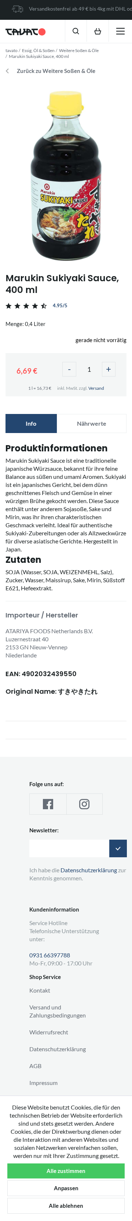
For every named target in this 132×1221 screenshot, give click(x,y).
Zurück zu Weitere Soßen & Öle (56, 71)
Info (31, 423)
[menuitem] (76, 31)
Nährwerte (91, 423)
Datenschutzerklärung (57, 1048)
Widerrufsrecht (48, 1031)
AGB (35, 1065)
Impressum (43, 1082)
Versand (96, 388)
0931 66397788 (49, 954)
